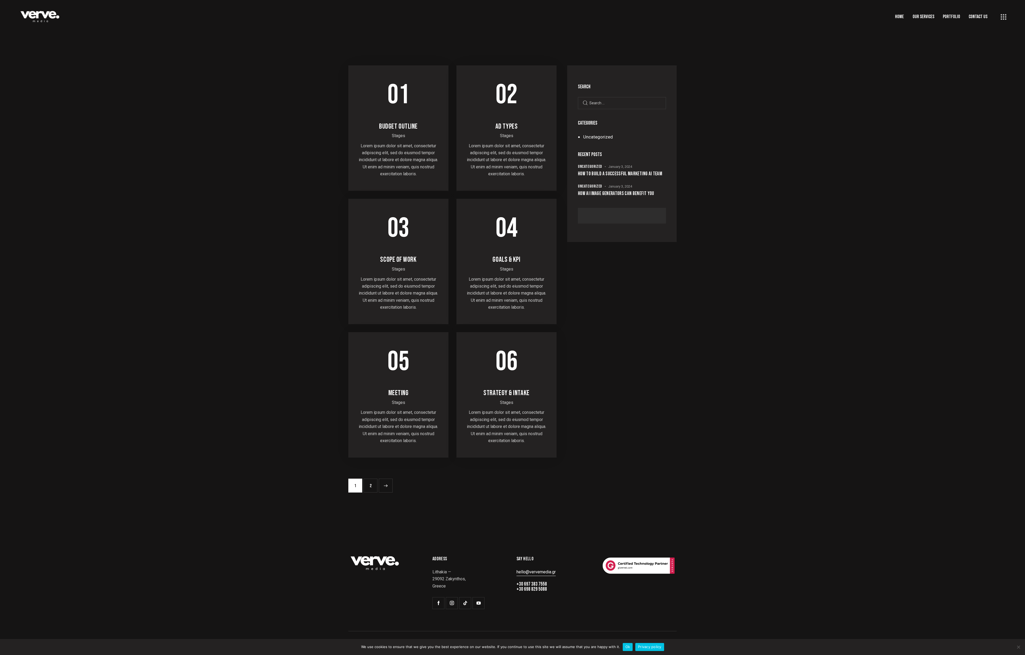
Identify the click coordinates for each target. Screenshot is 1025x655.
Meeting (398, 393)
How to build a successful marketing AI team (620, 174)
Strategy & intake (506, 393)
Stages (398, 135)
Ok (627, 647)
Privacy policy (649, 647)
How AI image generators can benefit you (616, 194)
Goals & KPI (506, 259)
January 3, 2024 (620, 167)
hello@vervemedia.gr (536, 571)
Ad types (506, 126)
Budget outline (398, 126)
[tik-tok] (465, 603)
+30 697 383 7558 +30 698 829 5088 (532, 587)
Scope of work (398, 259)
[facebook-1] (438, 603)
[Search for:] (622, 102)
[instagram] (452, 603)
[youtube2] (478, 603)
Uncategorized (598, 137)
